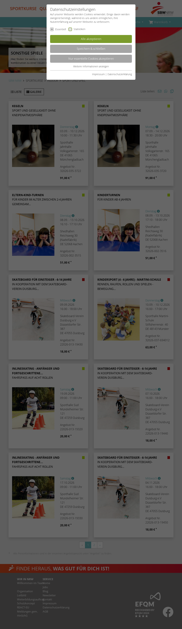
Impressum (98, 74)
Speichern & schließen (91, 49)
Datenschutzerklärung (120, 74)
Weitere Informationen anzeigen (91, 66)
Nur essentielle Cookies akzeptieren (91, 59)
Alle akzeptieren (91, 39)
